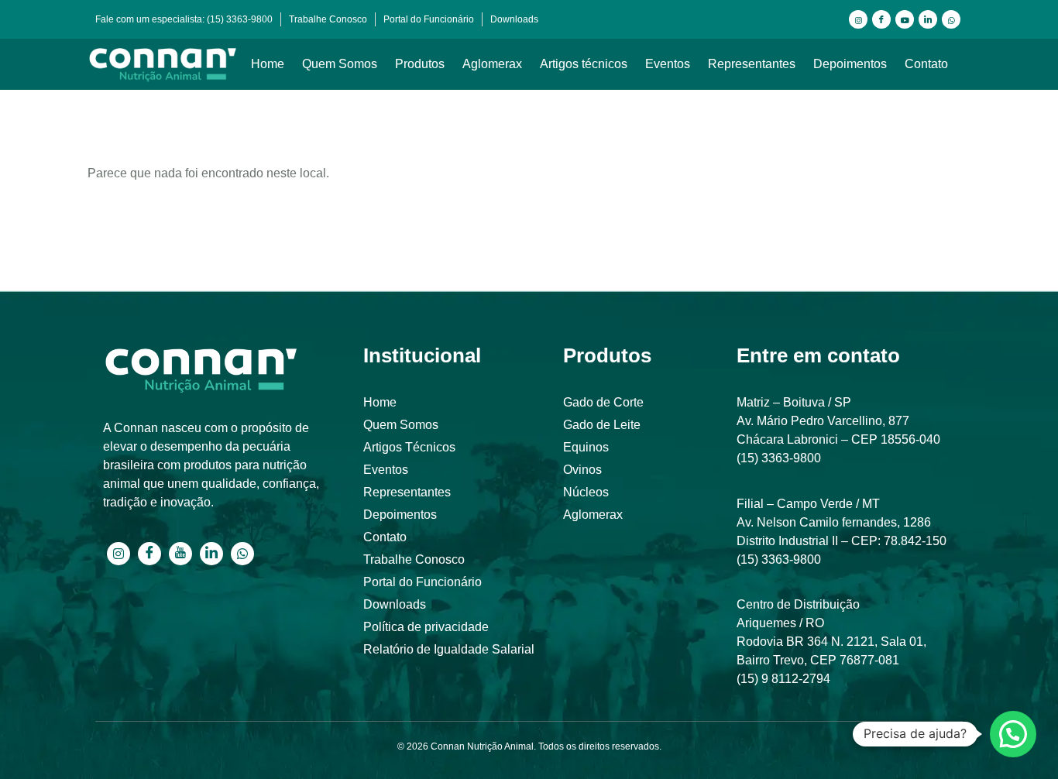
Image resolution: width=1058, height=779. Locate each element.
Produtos (420, 63)
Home (267, 63)
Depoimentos (850, 63)
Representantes (751, 63)
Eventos (667, 63)
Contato (926, 63)
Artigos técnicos (583, 63)
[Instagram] (858, 19)
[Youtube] (904, 19)
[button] (1013, 734)
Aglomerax (492, 63)
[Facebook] (881, 19)
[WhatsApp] (951, 19)
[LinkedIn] (928, 19)
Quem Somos (339, 63)
